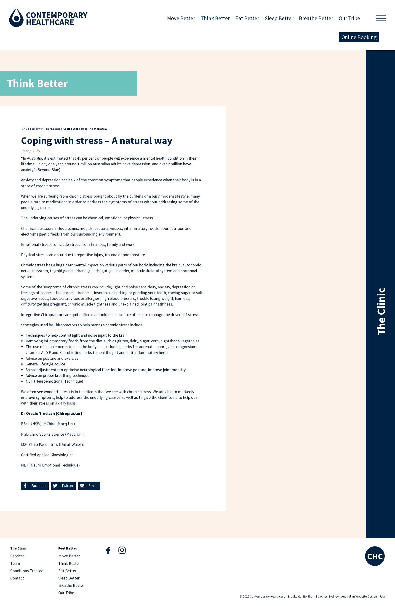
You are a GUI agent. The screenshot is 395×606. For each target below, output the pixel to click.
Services (17, 555)
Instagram (122, 550)
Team (15, 563)
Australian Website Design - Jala (363, 596)
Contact (17, 578)
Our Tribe (349, 18)
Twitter (67, 485)
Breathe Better (316, 18)
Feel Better (36, 128)
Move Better (181, 18)
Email (93, 485)
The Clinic (18, 548)
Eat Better (247, 18)
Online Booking (359, 37)
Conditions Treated (26, 570)
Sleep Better (279, 18)
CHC (24, 128)
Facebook (39, 485)
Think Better (215, 18)
